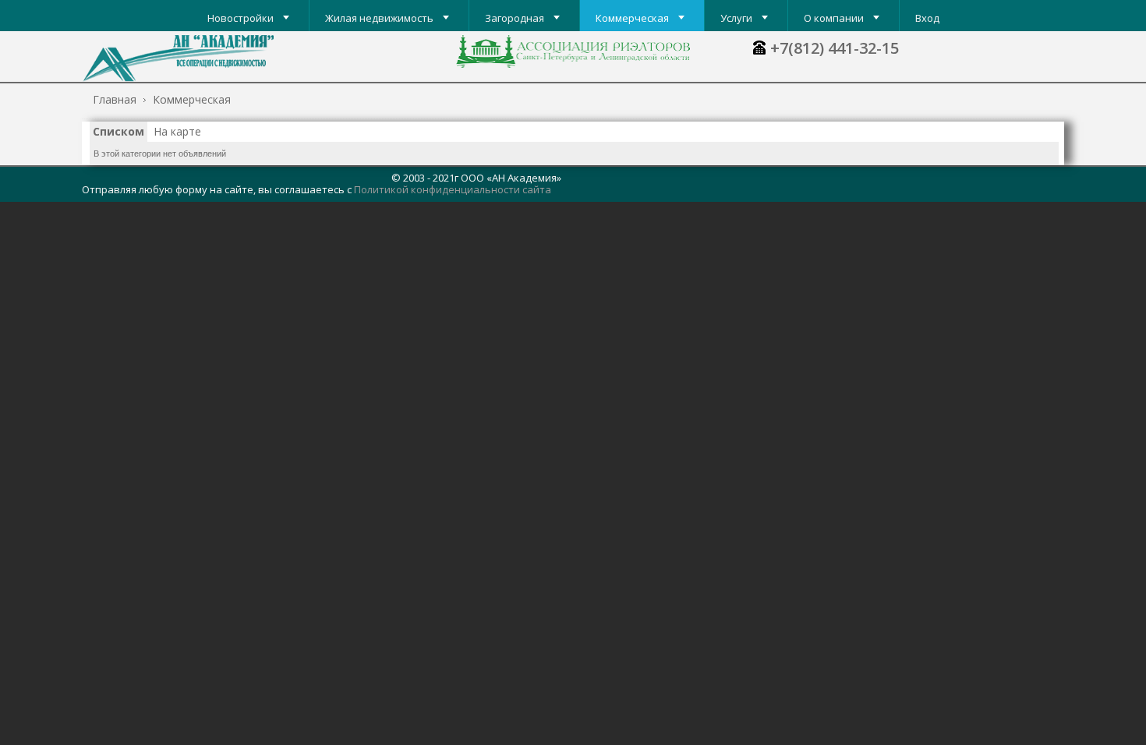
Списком (118, 131)
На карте (177, 131)
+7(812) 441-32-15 (834, 47)
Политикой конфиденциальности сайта (452, 189)
